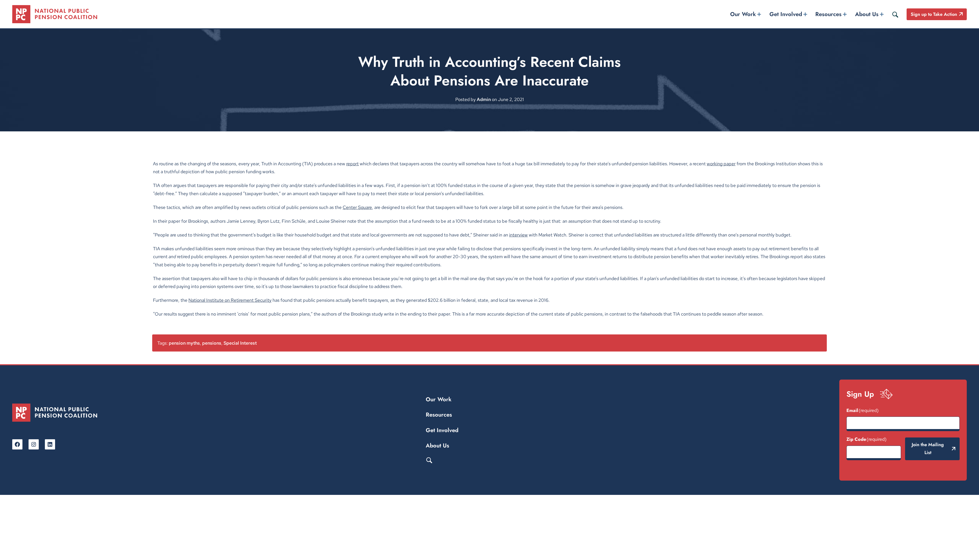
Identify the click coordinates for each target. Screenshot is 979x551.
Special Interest (240, 343)
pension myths (184, 343)
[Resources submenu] (845, 14)
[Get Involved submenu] (805, 14)
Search (429, 460)
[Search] (895, 14)
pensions (211, 343)
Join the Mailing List (928, 448)
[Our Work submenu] (759, 14)
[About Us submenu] (882, 14)
